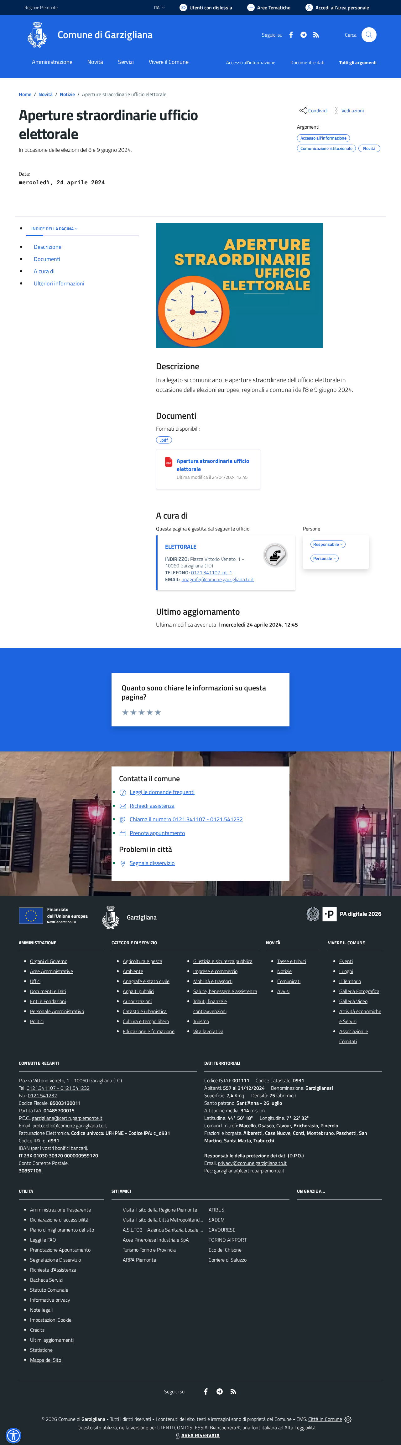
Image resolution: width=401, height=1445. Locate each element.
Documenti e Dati (48, 991)
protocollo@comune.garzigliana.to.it (70, 1125)
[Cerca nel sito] (369, 34)
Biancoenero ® (225, 1427)
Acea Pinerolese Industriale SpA (156, 1239)
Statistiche (41, 1350)
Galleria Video (353, 1001)
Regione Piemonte (41, 7)
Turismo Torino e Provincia (149, 1249)
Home (25, 94)
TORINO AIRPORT (228, 1239)
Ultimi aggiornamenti (52, 1340)
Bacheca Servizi (46, 1280)
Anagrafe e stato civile (146, 981)
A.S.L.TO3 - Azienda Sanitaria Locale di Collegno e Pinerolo (183, 1229)
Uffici (35, 981)
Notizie (67, 94)
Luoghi (346, 971)
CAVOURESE (222, 1229)
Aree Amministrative (51, 971)
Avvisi (283, 991)
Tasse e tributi (291, 961)
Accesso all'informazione (250, 62)
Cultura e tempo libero (146, 1021)
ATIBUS (216, 1209)
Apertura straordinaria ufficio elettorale (213, 465)
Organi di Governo (48, 961)
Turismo (201, 1021)
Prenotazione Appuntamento (60, 1249)
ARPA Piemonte (139, 1259)
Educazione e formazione (148, 1031)
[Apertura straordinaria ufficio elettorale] (169, 462)
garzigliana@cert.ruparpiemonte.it (67, 1118)
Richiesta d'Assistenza (53, 1269)
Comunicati (288, 981)
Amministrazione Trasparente (60, 1209)
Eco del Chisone (225, 1249)
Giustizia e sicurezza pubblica (223, 961)
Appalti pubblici (138, 991)
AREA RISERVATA (200, 1435)
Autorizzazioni (137, 1001)
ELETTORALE (180, 546)
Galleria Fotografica (359, 991)
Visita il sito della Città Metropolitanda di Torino (171, 1219)
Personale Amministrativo (57, 1011)
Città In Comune (325, 1419)
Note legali (41, 1310)
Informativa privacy (50, 1300)
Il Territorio (350, 981)
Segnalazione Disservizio (55, 1259)
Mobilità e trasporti (212, 981)
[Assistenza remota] (348, 1419)
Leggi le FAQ (43, 1239)
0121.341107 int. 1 (211, 572)
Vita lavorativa (208, 1031)
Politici (37, 1021)
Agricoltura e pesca (142, 961)
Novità (46, 94)
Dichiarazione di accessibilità (59, 1219)
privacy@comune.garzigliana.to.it (252, 1163)
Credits (37, 1330)
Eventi (346, 961)
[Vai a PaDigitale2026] (344, 913)
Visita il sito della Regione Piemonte (160, 1209)
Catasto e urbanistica (145, 1011)
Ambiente (133, 971)
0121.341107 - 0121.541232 (58, 1088)
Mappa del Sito (45, 1360)
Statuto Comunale (49, 1290)
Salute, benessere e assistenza (225, 991)
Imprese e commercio (215, 971)
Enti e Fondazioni (48, 1001)
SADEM (217, 1219)
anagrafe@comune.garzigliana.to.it (218, 579)
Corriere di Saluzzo (228, 1259)
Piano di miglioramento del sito (62, 1229)
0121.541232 (42, 1095)
